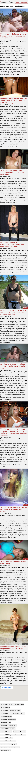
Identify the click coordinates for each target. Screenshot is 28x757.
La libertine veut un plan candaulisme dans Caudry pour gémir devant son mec (12, 244)
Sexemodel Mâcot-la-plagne (8, 744)
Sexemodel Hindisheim (6, 704)
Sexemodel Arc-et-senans (7, 728)
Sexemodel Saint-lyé (6, 716)
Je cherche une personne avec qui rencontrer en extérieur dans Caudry (13, 509)
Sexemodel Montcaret (19, 732)
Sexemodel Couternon (18, 713)
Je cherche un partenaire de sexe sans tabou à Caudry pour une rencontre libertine (13, 312)
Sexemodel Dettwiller (6, 738)
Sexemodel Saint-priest (7, 735)
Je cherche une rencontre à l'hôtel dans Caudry (13, 563)
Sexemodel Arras (5, 707)
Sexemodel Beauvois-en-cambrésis (10, 710)
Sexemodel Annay (5, 713)
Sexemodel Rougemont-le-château (10, 747)
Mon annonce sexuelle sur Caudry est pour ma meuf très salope (13, 648)
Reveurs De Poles (6, 2)
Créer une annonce (21, 2)
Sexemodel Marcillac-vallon (8, 741)
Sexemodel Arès (19, 704)
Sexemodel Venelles (6, 732)
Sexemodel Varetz (5, 750)
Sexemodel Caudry (5, 722)
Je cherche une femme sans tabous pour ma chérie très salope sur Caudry (13, 172)
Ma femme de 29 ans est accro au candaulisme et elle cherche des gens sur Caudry (13, 101)
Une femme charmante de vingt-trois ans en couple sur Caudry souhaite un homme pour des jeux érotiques (13, 432)
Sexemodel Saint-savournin (8, 719)
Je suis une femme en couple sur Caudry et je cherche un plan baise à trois (13, 366)
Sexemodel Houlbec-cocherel (8, 725)
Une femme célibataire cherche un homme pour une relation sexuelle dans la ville (13, 36)
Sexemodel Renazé (20, 735)
